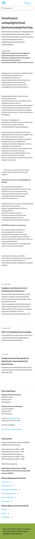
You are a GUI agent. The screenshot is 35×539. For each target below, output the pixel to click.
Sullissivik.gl (5, 517)
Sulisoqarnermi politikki (9, 489)
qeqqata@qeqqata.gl (13, 418)
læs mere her (17, 533)
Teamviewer (5, 501)
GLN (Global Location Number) (11, 429)
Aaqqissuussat (6, 486)
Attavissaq (5, 482)
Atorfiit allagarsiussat (8, 493)
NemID (3, 513)
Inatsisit (4, 509)
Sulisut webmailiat (7, 497)
